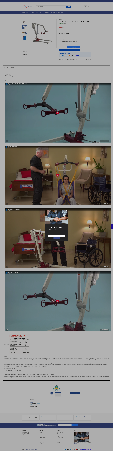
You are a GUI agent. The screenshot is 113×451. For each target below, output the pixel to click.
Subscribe (56, 238)
